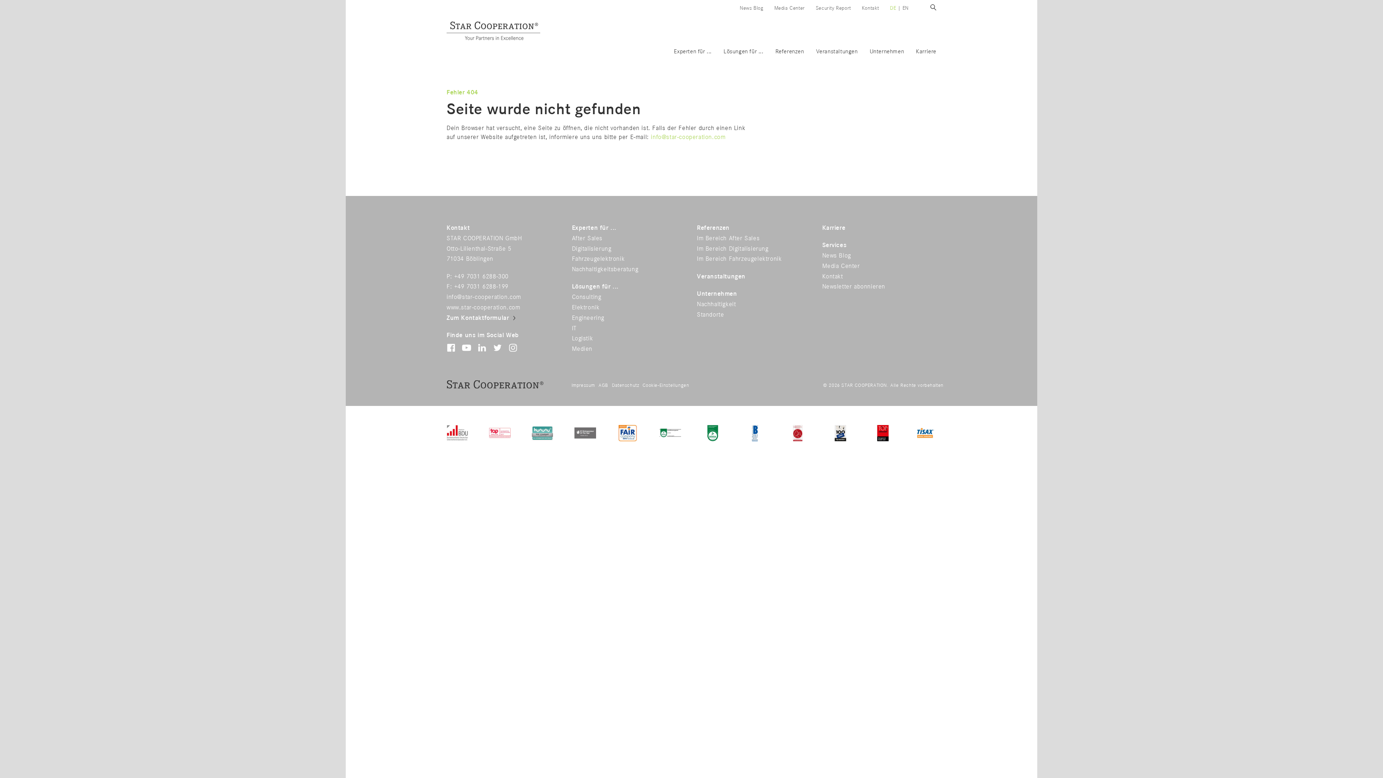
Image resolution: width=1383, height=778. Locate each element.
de (893, 8)
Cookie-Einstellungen (666, 385)
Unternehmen (887, 52)
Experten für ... (693, 52)
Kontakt (870, 8)
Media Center (789, 8)
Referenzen (789, 52)
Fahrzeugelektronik (598, 259)
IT (574, 328)
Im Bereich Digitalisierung (733, 249)
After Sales (587, 238)
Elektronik (586, 307)
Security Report (833, 8)
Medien (582, 349)
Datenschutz (625, 385)
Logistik (582, 338)
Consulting (586, 297)
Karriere (926, 52)
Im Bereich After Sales (728, 238)
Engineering (588, 318)
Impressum (583, 385)
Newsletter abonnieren (854, 286)
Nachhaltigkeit (716, 304)
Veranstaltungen (837, 52)
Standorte (710, 315)
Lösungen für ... (744, 52)
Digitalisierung (592, 249)
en (906, 8)
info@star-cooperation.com (688, 137)
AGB (603, 385)
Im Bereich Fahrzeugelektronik (739, 259)
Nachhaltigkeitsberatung (605, 269)
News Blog (751, 8)
